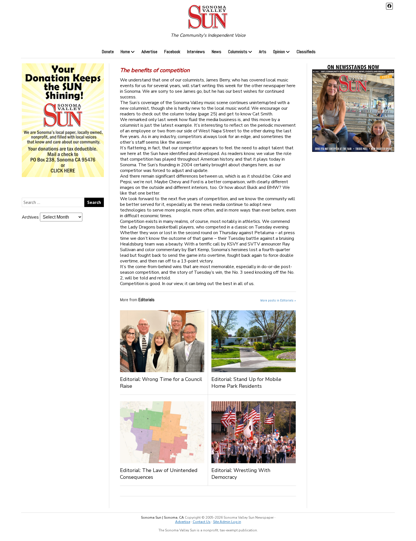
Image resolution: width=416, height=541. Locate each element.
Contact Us (202, 522)
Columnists (237, 52)
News (216, 52)
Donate (108, 52)
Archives (30, 217)
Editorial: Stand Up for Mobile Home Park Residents (246, 382)
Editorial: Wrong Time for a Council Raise (161, 382)
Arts (262, 52)
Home (125, 52)
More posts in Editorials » (278, 300)
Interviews (196, 52)
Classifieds (306, 52)
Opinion (279, 52)
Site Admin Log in (227, 522)
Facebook (172, 52)
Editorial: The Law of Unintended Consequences (159, 473)
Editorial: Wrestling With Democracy (240, 473)
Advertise (149, 52)
